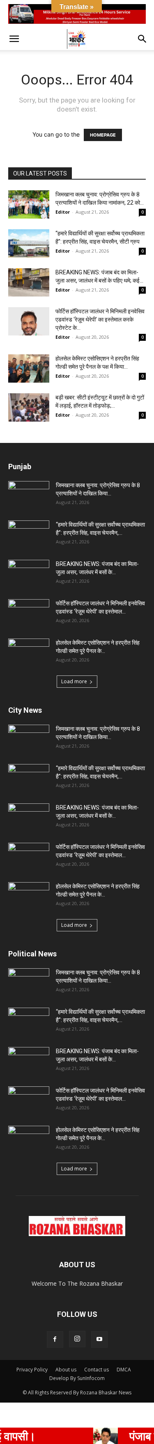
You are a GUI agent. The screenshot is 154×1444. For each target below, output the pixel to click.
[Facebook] (55, 1339)
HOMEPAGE (103, 135)
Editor (62, 212)
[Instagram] (77, 1339)
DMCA (124, 1369)
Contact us (96, 1369)
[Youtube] (99, 1339)
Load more (74, 681)
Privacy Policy (32, 1369)
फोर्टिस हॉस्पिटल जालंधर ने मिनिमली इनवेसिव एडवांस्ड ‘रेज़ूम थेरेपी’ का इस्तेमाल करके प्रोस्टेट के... (100, 319)
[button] (14, 39)
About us (65, 1369)
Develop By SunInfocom (77, 1378)
